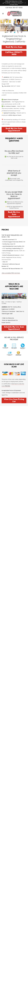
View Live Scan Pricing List (14, 400)
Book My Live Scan (14, 47)
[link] (14, 13)
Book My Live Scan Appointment (14, 129)
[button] (3, 13)
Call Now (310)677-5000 (14, 53)
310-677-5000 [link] (17, 8)
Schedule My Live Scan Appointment (14, 328)
